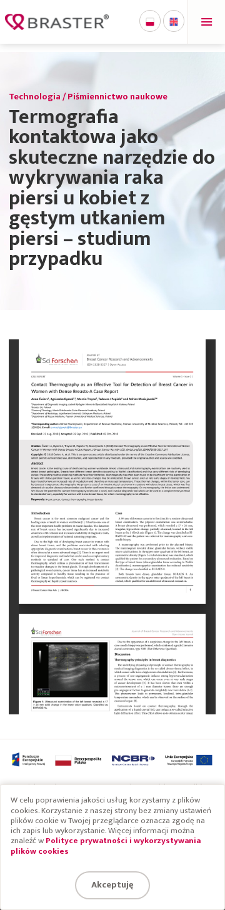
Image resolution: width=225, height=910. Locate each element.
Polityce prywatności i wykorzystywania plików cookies (106, 846)
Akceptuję (112, 884)
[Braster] (57, 22)
